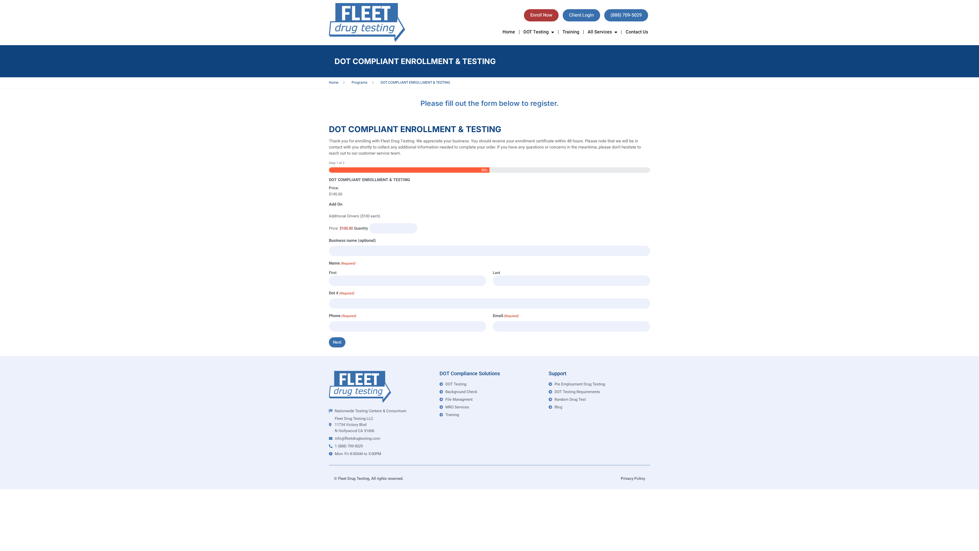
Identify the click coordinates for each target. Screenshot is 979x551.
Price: (334, 188)
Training (570, 32)
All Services (600, 32)
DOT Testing (536, 32)
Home (509, 32)
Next (337, 342)
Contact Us (637, 32)
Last (496, 273)
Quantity (361, 228)
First (333, 273)
